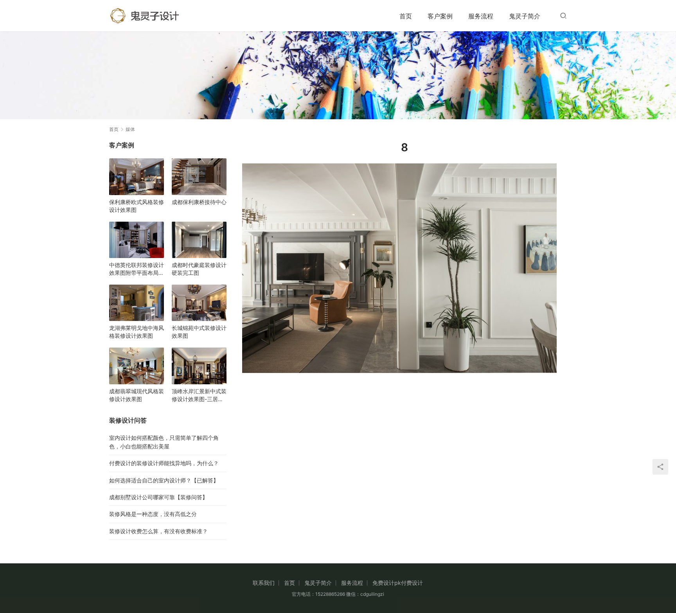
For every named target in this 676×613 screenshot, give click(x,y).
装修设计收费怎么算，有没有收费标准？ (158, 531)
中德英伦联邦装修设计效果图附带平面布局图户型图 (136, 269)
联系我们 (264, 582)
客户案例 (440, 16)
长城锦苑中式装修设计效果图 (199, 331)
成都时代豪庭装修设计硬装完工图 (199, 269)
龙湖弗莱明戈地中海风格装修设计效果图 (136, 331)
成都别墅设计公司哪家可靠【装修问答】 (158, 497)
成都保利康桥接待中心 (199, 202)
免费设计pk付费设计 (397, 582)
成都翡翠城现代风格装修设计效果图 (136, 395)
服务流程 (480, 16)
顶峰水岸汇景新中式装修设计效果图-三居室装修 (199, 395)
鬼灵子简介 (524, 16)
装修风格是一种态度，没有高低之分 (153, 514)
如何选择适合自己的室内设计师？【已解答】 (164, 480)
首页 (405, 16)
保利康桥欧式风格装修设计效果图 (136, 206)
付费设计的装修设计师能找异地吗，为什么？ (164, 463)
